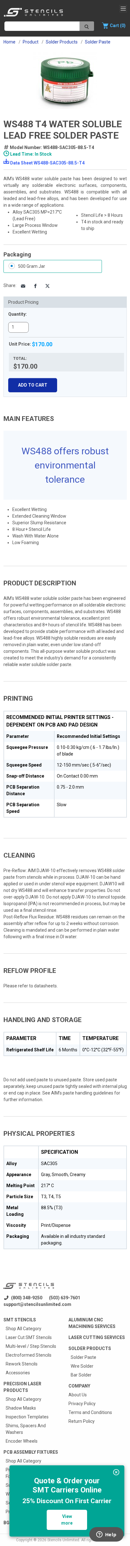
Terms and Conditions (90, 1412)
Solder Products (89, 1348)
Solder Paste (83, 1357)
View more (67, 1520)
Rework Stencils (22, 1363)
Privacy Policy (82, 1403)
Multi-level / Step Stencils (31, 1346)
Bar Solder (81, 1374)
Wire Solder (82, 1366)
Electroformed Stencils (28, 1355)
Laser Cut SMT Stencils (29, 1337)
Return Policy (81, 1421)
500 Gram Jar (31, 266)
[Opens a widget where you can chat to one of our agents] (106, 1535)
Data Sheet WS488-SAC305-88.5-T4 (47, 162)
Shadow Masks (21, 1408)
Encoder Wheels (22, 1441)
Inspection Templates (27, 1416)
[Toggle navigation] (123, 8)
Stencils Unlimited (63, 1540)
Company (79, 1385)
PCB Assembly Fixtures (30, 1452)
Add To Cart (32, 385)
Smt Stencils (19, 1319)
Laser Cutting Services (96, 1337)
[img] (116, 1472)
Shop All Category (23, 1328)
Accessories (18, 1372)
